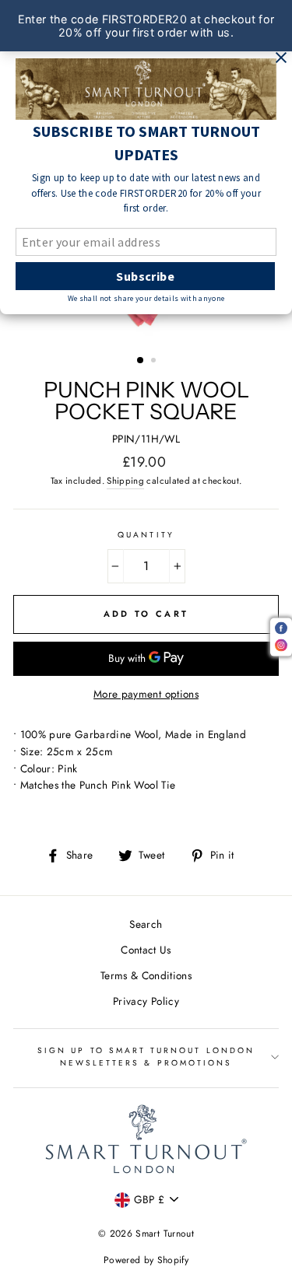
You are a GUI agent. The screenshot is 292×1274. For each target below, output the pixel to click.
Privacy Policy (146, 1001)
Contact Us (146, 949)
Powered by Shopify (146, 1260)
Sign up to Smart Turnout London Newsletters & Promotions (146, 1057)
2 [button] (155, 362)
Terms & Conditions (146, 975)
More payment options (146, 694)
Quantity (146, 535)
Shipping (125, 480)
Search (145, 924)
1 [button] (141, 361)
